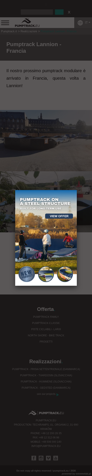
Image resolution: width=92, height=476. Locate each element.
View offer (59, 216)
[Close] (77, 190)
